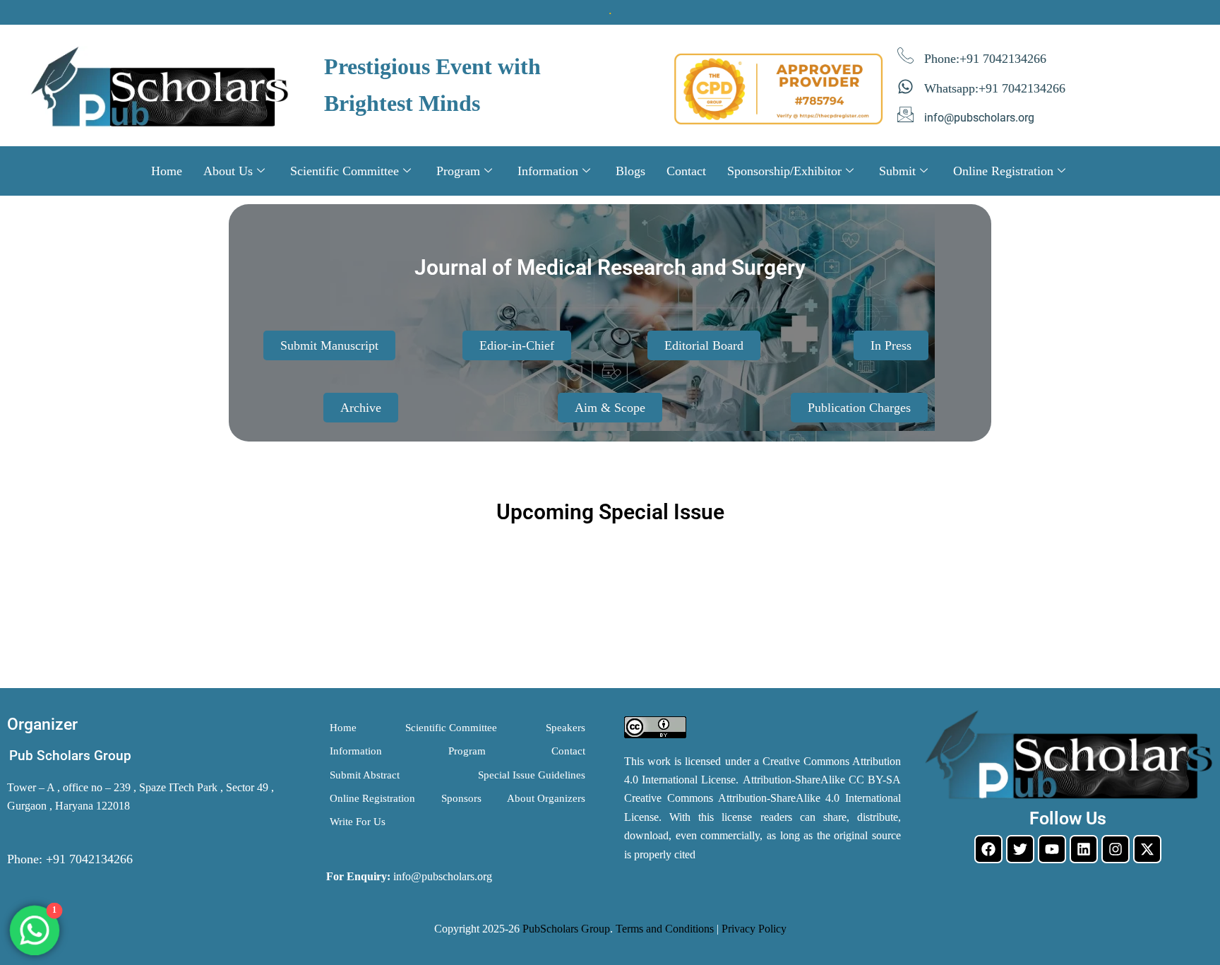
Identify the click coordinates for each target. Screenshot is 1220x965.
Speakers (565, 727)
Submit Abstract (365, 775)
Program (458, 171)
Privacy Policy (754, 929)
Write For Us (357, 821)
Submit (897, 171)
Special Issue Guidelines (531, 775)
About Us (228, 171)
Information (548, 171)
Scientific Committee (344, 171)
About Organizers (546, 798)
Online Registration (1003, 171)
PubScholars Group (566, 929)
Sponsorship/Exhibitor (784, 171)
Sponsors (461, 798)
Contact (686, 171)
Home (166, 171)
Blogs (630, 171)
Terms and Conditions (665, 929)
